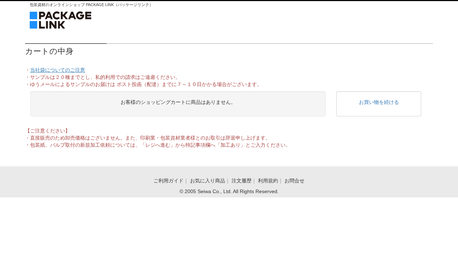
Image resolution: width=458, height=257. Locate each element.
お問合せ (294, 180)
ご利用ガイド (169, 180)
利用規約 (268, 180)
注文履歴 (242, 180)
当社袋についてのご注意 (57, 70)
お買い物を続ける (379, 102)
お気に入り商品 (207, 180)
